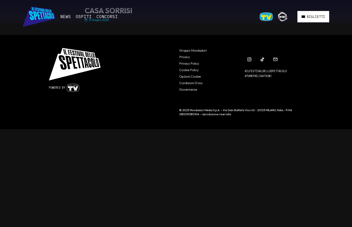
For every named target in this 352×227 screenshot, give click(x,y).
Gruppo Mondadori (193, 50)
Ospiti (84, 16)
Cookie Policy (189, 70)
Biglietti (316, 17)
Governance (188, 89)
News (65, 16)
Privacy (184, 57)
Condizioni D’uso (191, 83)
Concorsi (107, 16)
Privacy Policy (189, 63)
